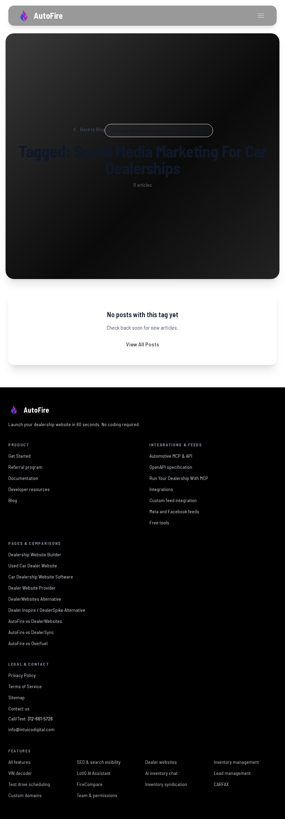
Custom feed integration (173, 500)
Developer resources (29, 489)
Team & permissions (97, 794)
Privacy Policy (22, 675)
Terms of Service (25, 686)
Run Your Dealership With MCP (178, 478)
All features (19, 761)
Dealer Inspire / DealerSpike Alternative (46, 610)
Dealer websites (161, 761)
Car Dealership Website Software (40, 577)
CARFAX (221, 783)
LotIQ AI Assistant (94, 772)
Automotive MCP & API (170, 456)
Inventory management (236, 761)
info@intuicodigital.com (31, 729)
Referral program (25, 467)
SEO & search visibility (99, 761)
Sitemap (16, 697)
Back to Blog (92, 129)
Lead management (232, 772)
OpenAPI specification (170, 467)
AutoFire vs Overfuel (28, 643)
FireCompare (90, 783)
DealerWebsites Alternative (34, 599)
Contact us (19, 708)
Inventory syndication (166, 783)
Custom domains (25, 794)
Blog (12, 500)
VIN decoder (20, 772)
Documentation (23, 478)
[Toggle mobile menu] (261, 16)
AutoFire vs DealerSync (31, 632)
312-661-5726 (40, 718)
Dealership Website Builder (34, 554)
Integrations (161, 489)
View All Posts (142, 344)
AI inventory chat (161, 772)
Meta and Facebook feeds (174, 511)
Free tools (159, 522)
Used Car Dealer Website (32, 565)
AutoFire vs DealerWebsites (35, 621)
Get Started (19, 456)
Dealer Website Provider (32, 588)
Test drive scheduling (29, 783)
